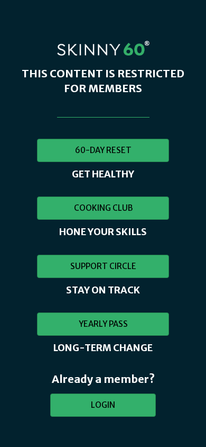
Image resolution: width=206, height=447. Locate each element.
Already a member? (103, 379)
